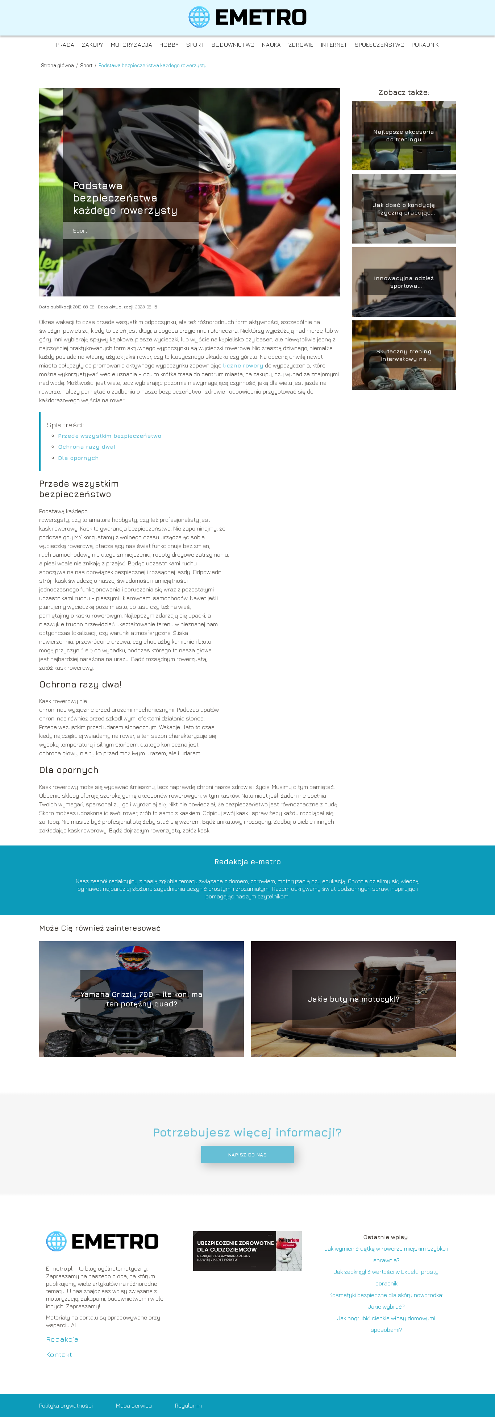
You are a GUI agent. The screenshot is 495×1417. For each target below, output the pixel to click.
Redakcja (62, 1339)
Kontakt (59, 1354)
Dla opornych (78, 457)
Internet (334, 44)
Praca (65, 44)
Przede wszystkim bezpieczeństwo (109, 435)
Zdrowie (301, 44)
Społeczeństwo (379, 44)
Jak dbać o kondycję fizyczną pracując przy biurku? (404, 208)
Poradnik (425, 44)
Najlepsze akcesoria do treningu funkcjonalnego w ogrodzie (403, 135)
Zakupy (93, 44)
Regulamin (188, 1405)
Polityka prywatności (66, 1405)
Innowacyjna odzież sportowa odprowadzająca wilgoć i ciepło (404, 282)
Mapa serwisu (134, 1405)
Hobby (169, 44)
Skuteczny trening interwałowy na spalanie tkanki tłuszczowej (404, 355)
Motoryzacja (132, 44)
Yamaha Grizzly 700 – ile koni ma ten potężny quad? (141, 999)
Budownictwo (233, 44)
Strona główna (58, 65)
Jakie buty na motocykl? (353, 999)
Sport (195, 44)
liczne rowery (243, 365)
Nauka (271, 44)
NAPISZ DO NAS (247, 1155)
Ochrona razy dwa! (87, 446)
